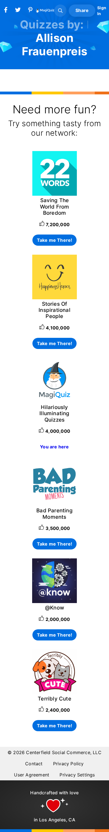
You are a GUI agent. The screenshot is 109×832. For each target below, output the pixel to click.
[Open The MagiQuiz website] (54, 401)
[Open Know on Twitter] (54, 601)
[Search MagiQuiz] (60, 10)
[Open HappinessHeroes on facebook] (54, 297)
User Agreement (31, 775)
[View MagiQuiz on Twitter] (18, 11)
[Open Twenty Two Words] (54, 504)
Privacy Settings (77, 775)
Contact (33, 763)
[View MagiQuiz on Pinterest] (30, 11)
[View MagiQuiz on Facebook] (5, 11)
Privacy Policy (68, 763)
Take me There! (54, 240)
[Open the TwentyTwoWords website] (54, 194)
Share (82, 10)
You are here (54, 447)
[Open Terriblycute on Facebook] (54, 692)
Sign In (101, 10)
